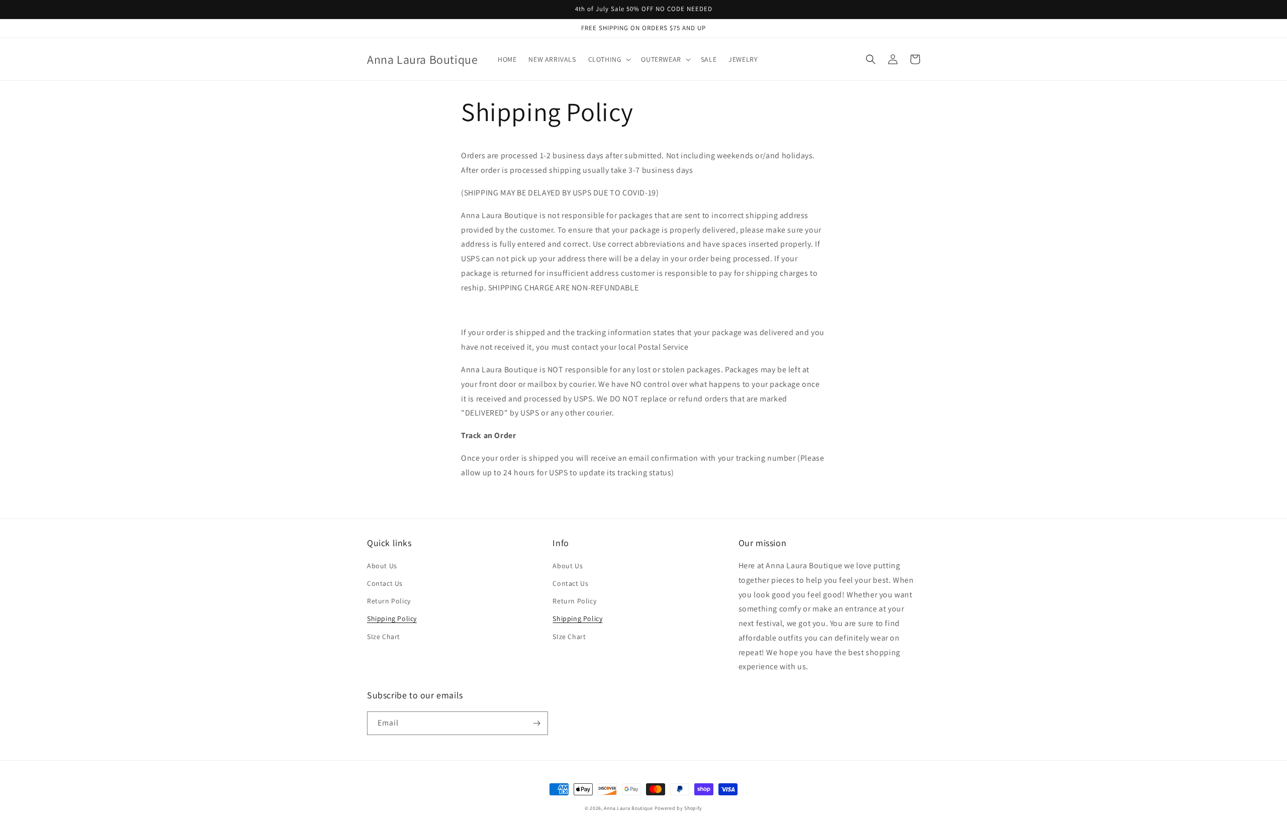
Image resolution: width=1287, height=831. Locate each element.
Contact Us (385, 583)
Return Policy (389, 600)
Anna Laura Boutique (628, 808)
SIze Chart (383, 636)
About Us (382, 565)
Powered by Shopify (679, 808)
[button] (608, 59)
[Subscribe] (536, 723)
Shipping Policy (392, 618)
